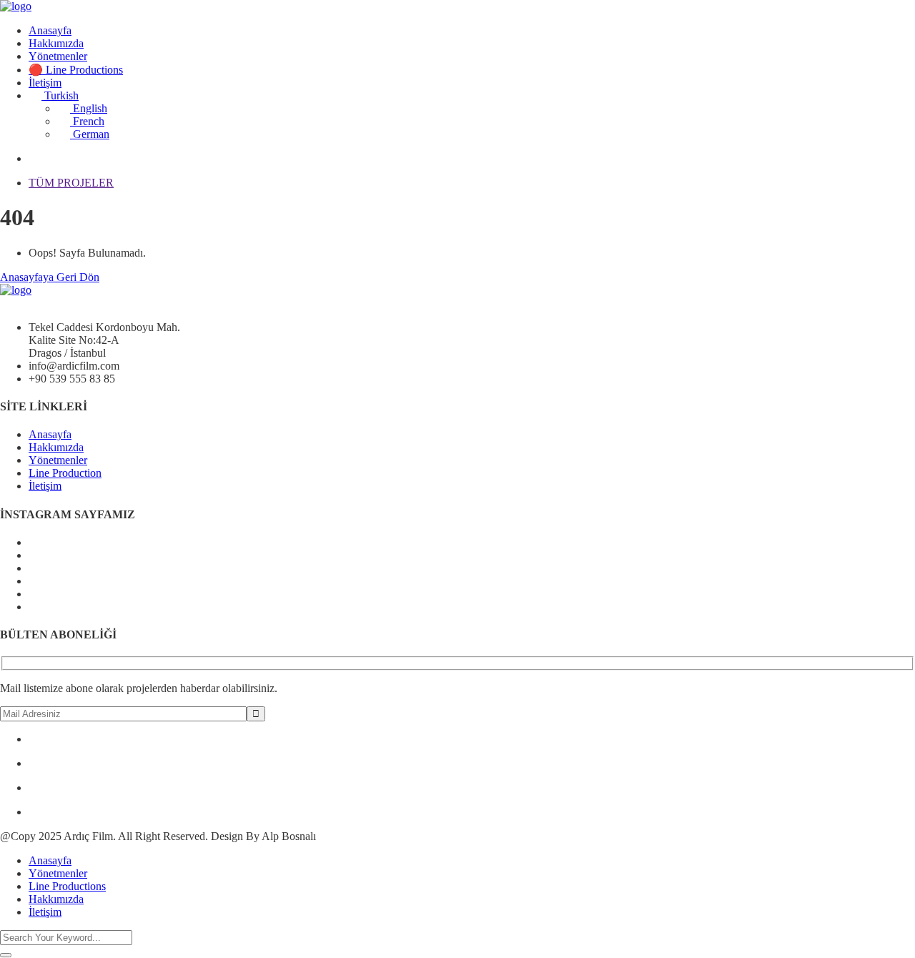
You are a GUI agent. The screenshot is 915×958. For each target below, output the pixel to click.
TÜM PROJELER (71, 183)
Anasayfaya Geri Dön (49, 277)
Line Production (65, 473)
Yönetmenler (58, 56)
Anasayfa (50, 30)
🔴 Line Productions (76, 70)
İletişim (45, 82)
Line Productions (67, 886)
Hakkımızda (56, 43)
